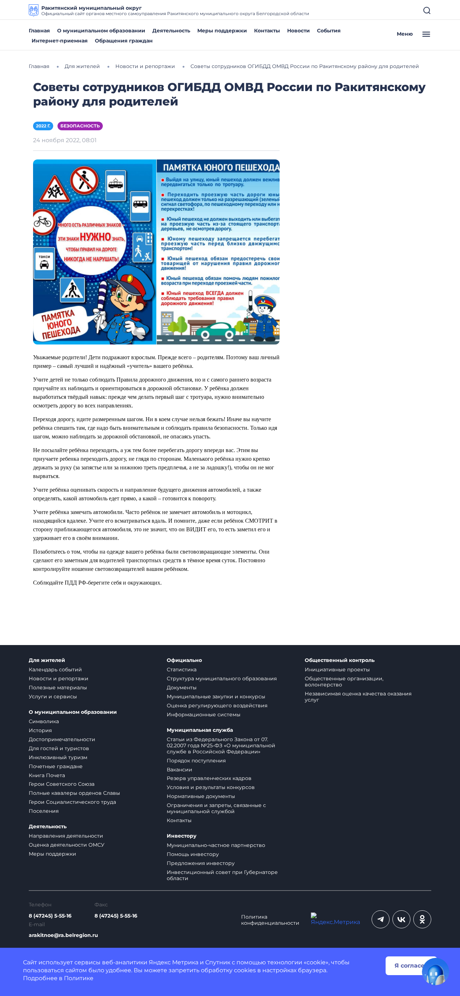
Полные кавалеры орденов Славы (74, 793)
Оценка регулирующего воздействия (217, 705)
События (329, 30)
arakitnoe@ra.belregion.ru (63, 935)
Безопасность (80, 126)
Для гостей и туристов (59, 748)
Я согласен (411, 965)
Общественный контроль (339, 660)
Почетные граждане (56, 766)
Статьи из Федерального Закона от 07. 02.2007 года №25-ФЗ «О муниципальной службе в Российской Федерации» (221, 745)
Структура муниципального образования (222, 678)
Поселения (44, 811)
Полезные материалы (58, 687)
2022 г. (43, 126)
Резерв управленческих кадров (209, 778)
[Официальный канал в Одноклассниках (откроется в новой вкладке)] (422, 919)
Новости (298, 30)
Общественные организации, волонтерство (344, 681)
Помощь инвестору (193, 854)
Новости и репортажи (58, 678)
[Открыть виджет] (435, 971)
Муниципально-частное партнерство (216, 845)
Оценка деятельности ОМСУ (67, 845)
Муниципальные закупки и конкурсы (216, 696)
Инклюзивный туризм (58, 757)
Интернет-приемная (60, 40)
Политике (78, 978)
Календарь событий (55, 669)
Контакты (267, 30)
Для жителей (47, 660)
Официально (184, 660)
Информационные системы (203, 714)
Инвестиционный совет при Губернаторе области (222, 875)
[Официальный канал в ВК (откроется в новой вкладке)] (401, 919)
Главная (39, 30)
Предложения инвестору (201, 863)
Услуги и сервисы (53, 696)
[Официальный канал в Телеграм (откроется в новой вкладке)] (381, 919)
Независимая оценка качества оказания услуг (358, 696)
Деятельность (171, 30)
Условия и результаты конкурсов (211, 787)
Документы (182, 687)
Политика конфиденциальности (270, 920)
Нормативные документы (201, 796)
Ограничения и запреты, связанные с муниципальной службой (216, 808)
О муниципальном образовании (101, 30)
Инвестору (182, 836)
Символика (44, 721)
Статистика (182, 669)
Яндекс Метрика (173, 962)
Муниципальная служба (200, 730)
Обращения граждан (124, 40)
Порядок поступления (196, 760)
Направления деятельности (66, 836)
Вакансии (179, 769)
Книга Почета (47, 775)
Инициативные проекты (337, 669)
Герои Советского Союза (62, 784)
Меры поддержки (222, 30)
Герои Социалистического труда (72, 802)
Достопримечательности (62, 739)
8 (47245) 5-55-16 (50, 916)
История (40, 730)
